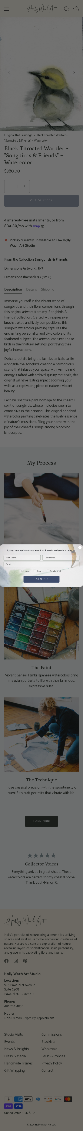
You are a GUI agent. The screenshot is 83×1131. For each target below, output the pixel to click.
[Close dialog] (80, 547)
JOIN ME (41, 579)
